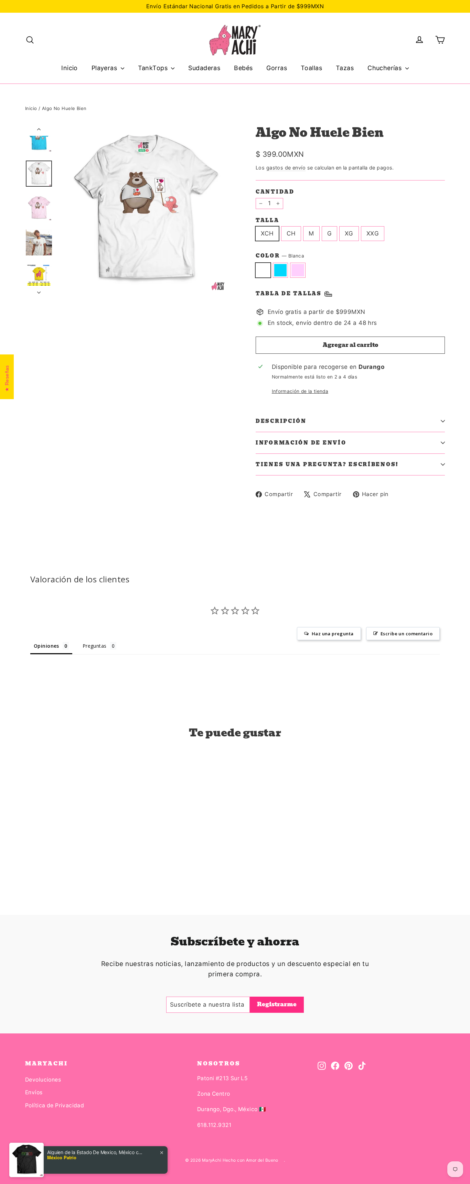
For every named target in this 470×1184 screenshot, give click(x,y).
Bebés (243, 68)
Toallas (311, 68)
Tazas (345, 68)
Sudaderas (204, 68)
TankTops (154, 68)
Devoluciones (43, 1079)
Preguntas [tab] (95, 646)
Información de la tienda (300, 391)
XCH (267, 233)
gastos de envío (286, 168)
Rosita (297, 270)
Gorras (276, 68)
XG (349, 233)
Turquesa (280, 270)
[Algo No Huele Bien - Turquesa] (38, 862)
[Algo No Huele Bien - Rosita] (47, 862)
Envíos (34, 1092)
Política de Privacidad (54, 1105)
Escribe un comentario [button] (406, 634)
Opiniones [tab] (46, 646)
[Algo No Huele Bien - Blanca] (29, 862)
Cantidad (275, 192)
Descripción (281, 421)
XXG (372, 233)
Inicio (69, 68)
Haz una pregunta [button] (333, 634)
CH (291, 233)
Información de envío (301, 443)
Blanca (263, 270)
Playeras (105, 68)
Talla (267, 220)
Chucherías (385, 68)
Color (280, 256)
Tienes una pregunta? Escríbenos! (327, 464)
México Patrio (61, 1157)
